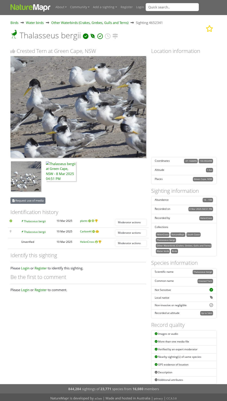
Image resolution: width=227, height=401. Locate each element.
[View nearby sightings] (115, 35)
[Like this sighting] (12, 51)
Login (140, 7)
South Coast (193, 234)
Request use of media (29, 200)
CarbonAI (86, 231)
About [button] (59, 7)
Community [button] (78, 7)
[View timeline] (107, 35)
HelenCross (87, 242)
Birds (14, 22)
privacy (158, 398)
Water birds (35, 22)
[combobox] (181, 7)
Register (127, 7)
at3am (98, 398)
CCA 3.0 (171, 398)
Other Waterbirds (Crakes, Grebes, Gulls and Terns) (89, 22)
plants (84, 221)
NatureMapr (177, 234)
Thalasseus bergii (35, 221)
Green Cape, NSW (203, 179)
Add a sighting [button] (103, 7)
